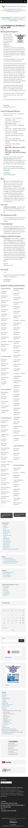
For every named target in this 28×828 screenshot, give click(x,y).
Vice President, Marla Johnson (9, 560)
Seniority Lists (6, 538)
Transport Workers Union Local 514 (16, 818)
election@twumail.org (8, 158)
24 (4, 622)
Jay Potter (5, 595)
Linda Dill (5, 589)
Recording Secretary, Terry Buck (10, 563)
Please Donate (8, 657)
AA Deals (4, 726)
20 (16, 620)
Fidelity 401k (4, 709)
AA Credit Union (5, 724)
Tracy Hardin (5, 590)
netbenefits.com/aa (7, 723)
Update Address (6, 546)
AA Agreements (6, 530)
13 (16, 618)
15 (22, 618)
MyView (4, 700)
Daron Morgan (6, 593)
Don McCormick (6, 592)
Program (7, 547)
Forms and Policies (7, 535)
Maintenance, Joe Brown (8, 572)
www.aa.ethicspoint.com (7, 733)
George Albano (6, 586)
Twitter (7, 791)
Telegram (19, 790)
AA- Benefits (5, 527)
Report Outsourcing (6, 17)
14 (20, 618)
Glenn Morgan (6, 172)
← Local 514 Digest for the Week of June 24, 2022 (6, 515)
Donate (7, 684)
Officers (3, 809)
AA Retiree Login (5, 727)
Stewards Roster (6, 543)
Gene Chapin (6, 587)
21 (20, 620)
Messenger (3, 791)
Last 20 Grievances (7, 541)
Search (3, 638)
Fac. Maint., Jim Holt (7, 576)
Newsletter (5, 524)
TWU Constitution (7, 532)
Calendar (5, 536)
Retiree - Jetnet (6, 544)
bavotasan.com (20, 825)
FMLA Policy (4, 695)
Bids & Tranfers (6, 540)
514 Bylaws (5, 533)
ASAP (4, 547)
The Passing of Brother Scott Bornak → (20, 515)
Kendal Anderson (7, 279)
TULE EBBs (4, 693)
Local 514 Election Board (9, 174)
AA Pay (4, 529)
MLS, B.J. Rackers (6, 573)
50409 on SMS (14, 791)
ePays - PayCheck (5, 706)
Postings (5, 526)
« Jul (13, 630)
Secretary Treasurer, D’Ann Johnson (10, 561)
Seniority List (11, 751)
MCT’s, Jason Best (7, 575)
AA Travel (4, 707)
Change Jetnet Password (7, 704)
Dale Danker (6, 105)
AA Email (4, 697)
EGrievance (13, 824)
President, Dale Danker (8, 558)
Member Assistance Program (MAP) (10, 549)
